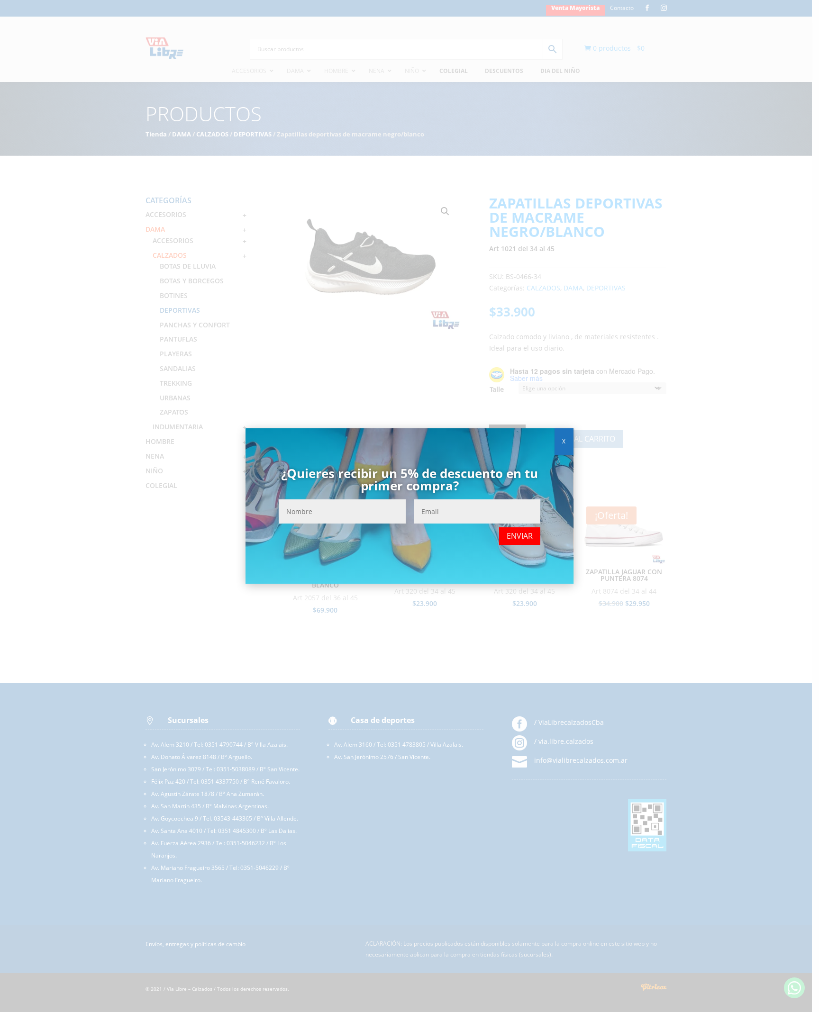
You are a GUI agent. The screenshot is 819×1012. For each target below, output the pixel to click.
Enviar (520, 536)
